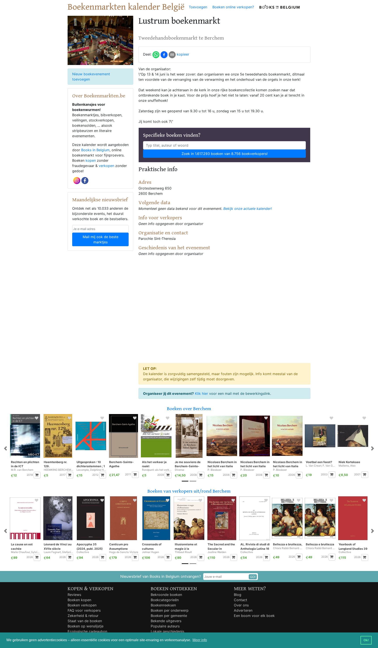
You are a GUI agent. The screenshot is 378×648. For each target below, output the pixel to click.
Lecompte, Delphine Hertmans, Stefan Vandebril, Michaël (91, 469)
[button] (5, 448)
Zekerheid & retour (83, 615)
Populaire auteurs (165, 626)
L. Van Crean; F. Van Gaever (320, 465)
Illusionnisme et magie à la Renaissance (186, 547)
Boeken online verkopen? (233, 7)
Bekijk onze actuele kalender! (247, 208)
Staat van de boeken (85, 621)
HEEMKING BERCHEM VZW (58, 469)
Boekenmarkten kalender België (126, 7)
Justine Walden (217, 552)
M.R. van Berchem (22, 469)
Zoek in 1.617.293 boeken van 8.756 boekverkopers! (225, 153)
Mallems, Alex (347, 465)
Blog (237, 594)
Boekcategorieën (165, 600)
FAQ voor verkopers (84, 610)
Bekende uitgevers (166, 621)
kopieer (183, 54)
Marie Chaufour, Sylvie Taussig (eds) (25, 552)
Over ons (241, 605)
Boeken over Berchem (189, 408)
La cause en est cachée (22, 546)
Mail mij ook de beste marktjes (100, 239)
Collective (83, 552)
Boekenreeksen (163, 605)
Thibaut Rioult (183, 552)
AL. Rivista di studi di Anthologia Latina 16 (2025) (255, 547)
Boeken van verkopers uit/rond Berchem (189, 491)
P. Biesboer (214, 469)
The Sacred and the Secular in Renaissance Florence (221, 547)
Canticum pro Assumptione (118, 546)
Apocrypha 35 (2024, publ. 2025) (90, 546)
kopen (91, 160)
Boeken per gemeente (169, 615)
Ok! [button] (366, 640)
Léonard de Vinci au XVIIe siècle (58, 546)
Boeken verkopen (82, 605)
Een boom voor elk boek (254, 615)
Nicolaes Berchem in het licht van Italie (222, 464)
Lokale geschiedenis (167, 631)
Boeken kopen (79, 600)
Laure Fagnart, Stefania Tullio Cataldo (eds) (58, 552)
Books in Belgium (95, 150)
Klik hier (201, 393)
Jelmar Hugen (150, 552)
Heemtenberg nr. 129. (55, 464)
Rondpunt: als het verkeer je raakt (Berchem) (157, 469)
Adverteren (243, 610)
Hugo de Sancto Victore (123, 552)
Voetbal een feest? (319, 462)
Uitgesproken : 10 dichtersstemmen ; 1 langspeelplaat (91, 464)
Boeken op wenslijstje (85, 626)
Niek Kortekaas (349, 462)
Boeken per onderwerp (170, 610)
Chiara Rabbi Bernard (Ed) (320, 548)
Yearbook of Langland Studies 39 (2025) (353, 547)
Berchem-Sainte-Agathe (121, 464)
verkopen (106, 165)
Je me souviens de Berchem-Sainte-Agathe (188, 464)
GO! (253, 577)
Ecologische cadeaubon (87, 631)
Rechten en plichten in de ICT (25, 464)
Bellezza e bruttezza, (287, 544)
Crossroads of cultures (151, 546)
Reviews (74, 594)
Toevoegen (198, 7)
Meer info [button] (199, 640)
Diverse (179, 469)
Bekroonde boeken (166, 594)
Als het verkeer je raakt (154, 464)
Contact (240, 600)
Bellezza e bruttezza (320, 544)
